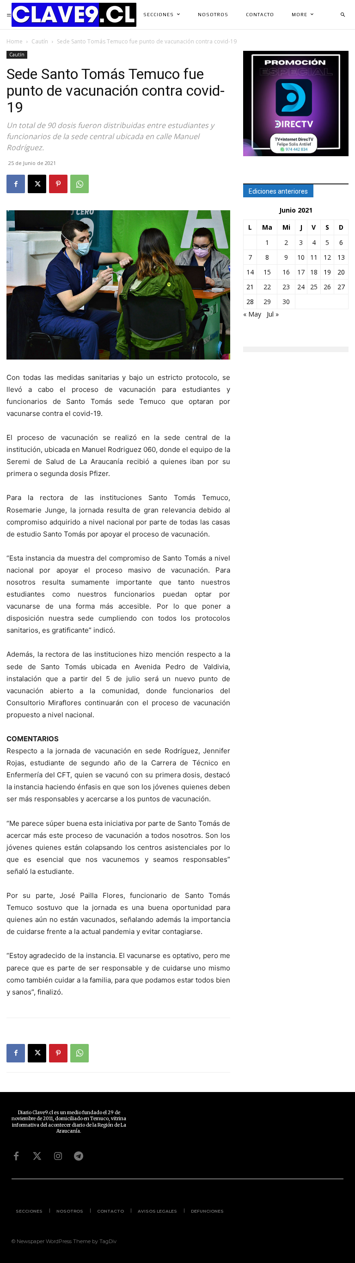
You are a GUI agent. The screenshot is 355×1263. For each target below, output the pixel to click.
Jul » (273, 314)
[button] (342, 14)
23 (286, 286)
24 (301, 286)
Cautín (39, 41)
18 (314, 272)
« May (252, 314)
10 (301, 257)
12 (327, 257)
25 (314, 286)
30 (286, 301)
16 (286, 272)
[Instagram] (57, 1156)
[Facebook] (15, 184)
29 (267, 301)
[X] (37, 184)
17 (301, 272)
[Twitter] (37, 1156)
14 (250, 272)
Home (14, 41)
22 (267, 286)
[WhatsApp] (79, 184)
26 (327, 286)
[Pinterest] (58, 184)
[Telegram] (78, 1156)
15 (267, 272)
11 (314, 257)
